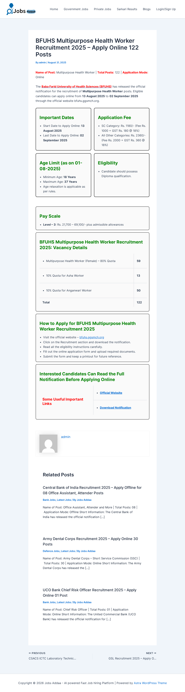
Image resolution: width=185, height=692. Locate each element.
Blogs (146, 9)
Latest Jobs (64, 499)
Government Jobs (76, 9)
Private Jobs (102, 9)
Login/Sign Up (166, 9)
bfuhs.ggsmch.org (91, 337)
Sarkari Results (127, 9)
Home (54, 9)
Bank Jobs (49, 499)
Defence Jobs (51, 551)
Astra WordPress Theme (150, 683)
